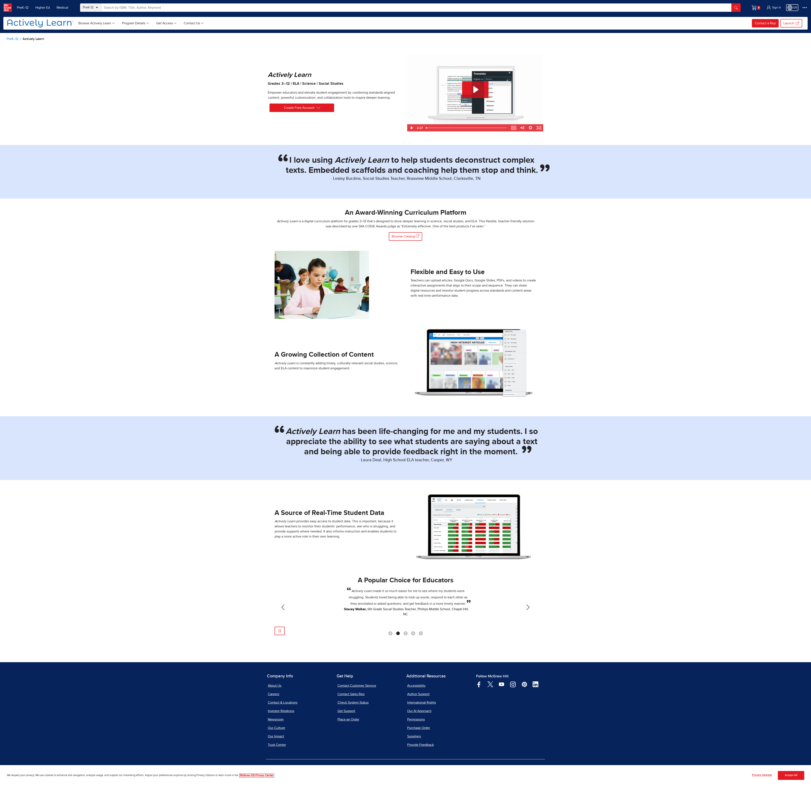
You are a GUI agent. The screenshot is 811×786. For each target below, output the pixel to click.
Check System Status (353, 702)
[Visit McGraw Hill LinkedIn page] (535, 684)
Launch (788, 23)
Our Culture (276, 728)
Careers (273, 694)
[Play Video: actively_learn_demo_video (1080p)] (475, 89)
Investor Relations (281, 711)
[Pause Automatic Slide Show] (280, 631)
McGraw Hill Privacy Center (257, 775)
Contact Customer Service (356, 685)
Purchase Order (418, 728)
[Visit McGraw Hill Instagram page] (513, 684)
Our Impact (276, 736)
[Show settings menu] (530, 127)
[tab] (390, 633)
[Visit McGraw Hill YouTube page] (501, 684)
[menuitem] (97, 23)
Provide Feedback (420, 744)
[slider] (466, 127)
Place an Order (348, 719)
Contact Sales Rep (351, 694)
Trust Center (277, 744)
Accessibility (416, 685)
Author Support (418, 694)
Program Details (133, 23)
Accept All (791, 775)
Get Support (346, 711)
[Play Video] (411, 127)
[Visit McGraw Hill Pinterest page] (524, 684)
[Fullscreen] (539, 127)
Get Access (164, 23)
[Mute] (522, 127)
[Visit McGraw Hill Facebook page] (479, 684)
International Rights (421, 702)
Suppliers (414, 736)
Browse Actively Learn (94, 23)
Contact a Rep (765, 23)
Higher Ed (42, 7)
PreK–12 (23, 7)
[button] (774, 8)
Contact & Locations (282, 702)
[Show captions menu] (513, 127)
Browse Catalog (404, 236)
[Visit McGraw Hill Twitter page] (490, 684)
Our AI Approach (419, 711)
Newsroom (276, 719)
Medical (62, 7)
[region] (405, 775)
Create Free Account (299, 107)
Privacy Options (762, 775)
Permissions (416, 719)
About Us (274, 685)
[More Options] (805, 8)
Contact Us (192, 23)
